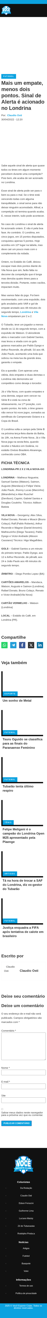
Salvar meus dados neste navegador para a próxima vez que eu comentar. (22, 1113)
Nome (5, 1068)
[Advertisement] (23, 42)
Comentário (8, 1030)
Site (3, 1095)
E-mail (5, 1081)
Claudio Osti (14, 115)
